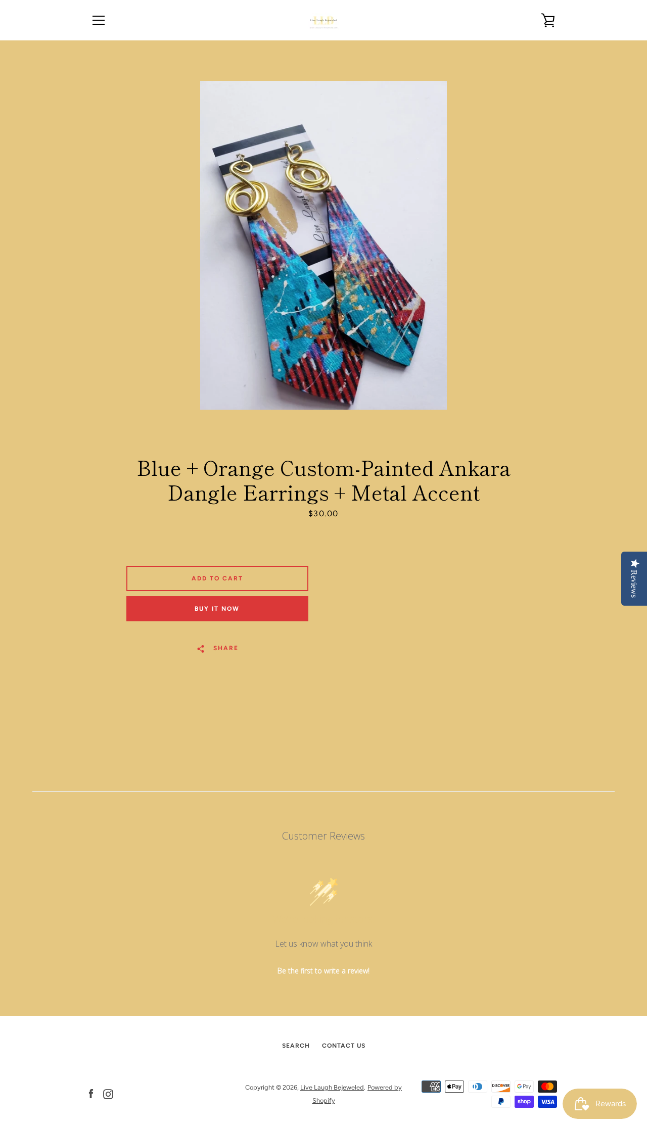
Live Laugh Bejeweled (332, 1087)
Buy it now (217, 608)
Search (296, 1045)
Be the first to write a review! (323, 970)
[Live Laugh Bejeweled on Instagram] (108, 1093)
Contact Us (343, 1045)
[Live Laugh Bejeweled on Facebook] (91, 1093)
